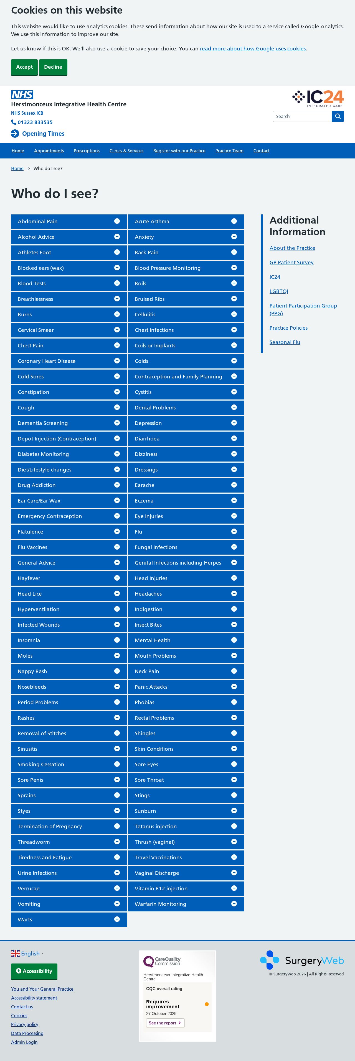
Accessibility (36, 971)
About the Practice (292, 248)
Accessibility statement (34, 998)
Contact (261, 150)
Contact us (22, 1006)
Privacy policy (24, 1024)
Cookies (19, 1015)
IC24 (275, 277)
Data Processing (27, 1033)
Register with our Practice (179, 150)
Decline (53, 67)
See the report (162, 1023)
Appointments (49, 150)
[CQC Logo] (162, 966)
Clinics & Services (126, 150)
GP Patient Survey (292, 262)
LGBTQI (279, 291)
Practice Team (229, 150)
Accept (24, 67)
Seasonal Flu (285, 342)
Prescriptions (87, 150)
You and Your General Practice (42, 989)
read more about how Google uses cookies (253, 48)
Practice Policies (289, 328)
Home (18, 150)
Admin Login (24, 1042)
